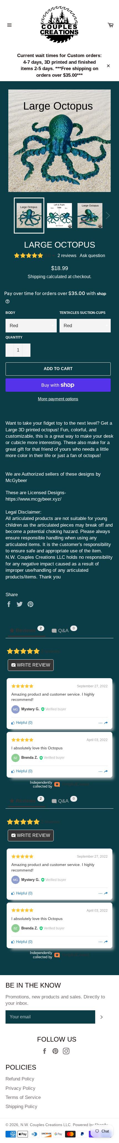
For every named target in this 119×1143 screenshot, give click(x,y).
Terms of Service (23, 1097)
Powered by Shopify (90, 1125)
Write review (33, 665)
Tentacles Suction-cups (82, 313)
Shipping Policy (21, 1106)
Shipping (36, 276)
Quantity (14, 337)
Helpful (21, 723)
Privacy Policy (20, 1088)
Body (10, 313)
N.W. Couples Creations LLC (45, 1125)
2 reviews (67, 255)
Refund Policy (20, 1079)
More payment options (58, 398)
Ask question (92, 255)
